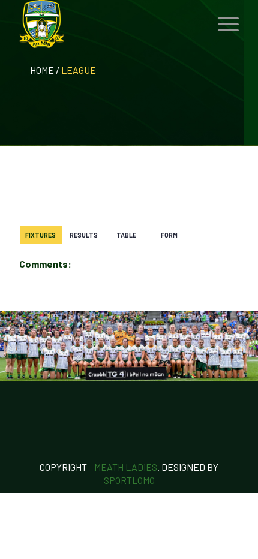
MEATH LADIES (125, 467)
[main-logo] (106, 24)
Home (42, 70)
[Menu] (222, 24)
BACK (219, 190)
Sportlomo (129, 480)
